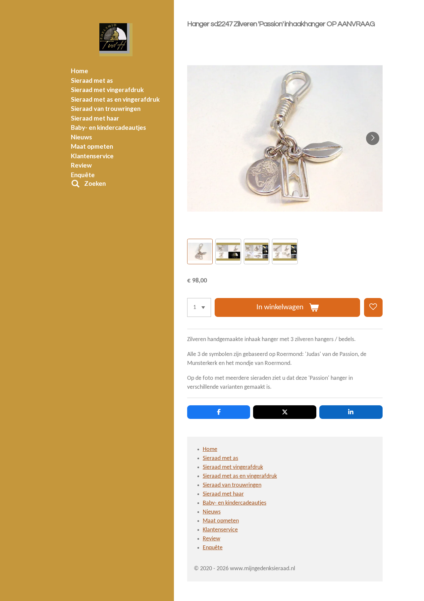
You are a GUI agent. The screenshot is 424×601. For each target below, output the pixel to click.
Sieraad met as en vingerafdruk (240, 476)
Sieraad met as (220, 458)
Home (210, 449)
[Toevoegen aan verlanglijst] (373, 307)
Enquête (213, 548)
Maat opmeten (221, 521)
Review (211, 539)
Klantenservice (220, 530)
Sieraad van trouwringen (232, 485)
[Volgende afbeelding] (372, 138)
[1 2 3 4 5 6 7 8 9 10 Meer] (199, 307)
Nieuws (212, 512)
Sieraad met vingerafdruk (233, 467)
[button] (200, 251)
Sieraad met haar (223, 494)
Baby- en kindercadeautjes (234, 503)
